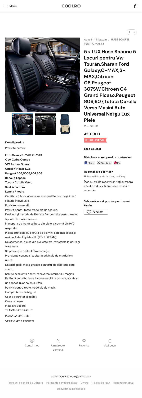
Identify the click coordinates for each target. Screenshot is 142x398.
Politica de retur (101, 382)
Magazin (101, 39)
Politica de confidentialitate (61, 382)
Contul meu (32, 345)
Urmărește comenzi (58, 347)
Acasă (88, 39)
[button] (71, 6)
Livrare (84, 382)
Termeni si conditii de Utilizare (26, 382)
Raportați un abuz (123, 382)
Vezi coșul (110, 345)
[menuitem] (129, 32)
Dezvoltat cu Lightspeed (71, 388)
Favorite (84, 345)
